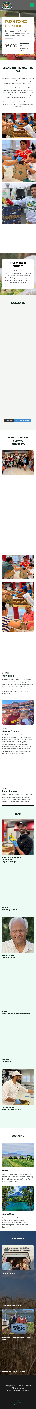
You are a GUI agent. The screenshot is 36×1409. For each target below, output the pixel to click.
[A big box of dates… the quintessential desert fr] (18, 390)
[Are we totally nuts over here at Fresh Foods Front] (18, 335)
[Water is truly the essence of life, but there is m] (18, 316)
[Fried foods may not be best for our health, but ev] (18, 353)
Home (18, 1400)
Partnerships (18, 1405)
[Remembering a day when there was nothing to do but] (18, 372)
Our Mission (18, 1402)
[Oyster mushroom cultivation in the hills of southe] (18, 408)
